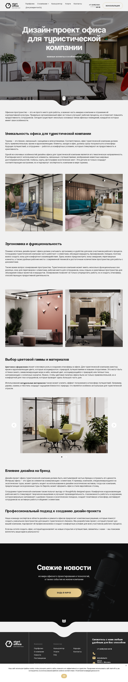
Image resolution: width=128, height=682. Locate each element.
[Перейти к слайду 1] (61, 456)
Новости (37, 655)
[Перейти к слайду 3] (66, 456)
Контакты (78, 4)
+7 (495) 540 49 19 (104, 649)
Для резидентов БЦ (34, 7)
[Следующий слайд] (114, 425)
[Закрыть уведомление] (126, 665)
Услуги (68, 4)
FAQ (55, 655)
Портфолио (29, 4)
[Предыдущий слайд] (14, 425)
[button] (113, 5)
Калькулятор (56, 4)
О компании (42, 4)
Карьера (76, 648)
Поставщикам (40, 658)
